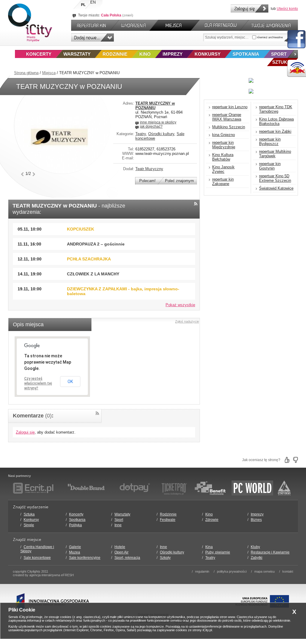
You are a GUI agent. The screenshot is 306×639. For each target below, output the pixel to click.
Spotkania (245, 54)
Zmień (127, 15)
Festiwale (167, 520)
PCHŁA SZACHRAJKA (89, 259)
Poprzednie (22, 174)
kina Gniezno (223, 134)
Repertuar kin (90, 25)
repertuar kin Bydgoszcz (270, 141)
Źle (295, 460)
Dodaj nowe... (92, 37)
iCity (30, 23)
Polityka (75, 525)
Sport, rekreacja (127, 558)
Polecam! (147, 181)
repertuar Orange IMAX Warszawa (226, 116)
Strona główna (26, 73)
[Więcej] (292, 54)
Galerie (75, 547)
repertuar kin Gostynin (270, 165)
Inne (118, 525)
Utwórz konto (287, 9)
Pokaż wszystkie (180, 305)
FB (296, 39)
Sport (279, 54)
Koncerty (38, 54)
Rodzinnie (114, 54)
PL (83, 5)
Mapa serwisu (264, 571)
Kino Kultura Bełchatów (222, 156)
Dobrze (287, 460)
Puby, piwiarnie (217, 552)
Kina (209, 547)
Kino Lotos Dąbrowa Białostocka (276, 121)
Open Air (121, 552)
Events (134, 25)
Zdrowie (211, 520)
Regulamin (202, 571)
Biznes (256, 520)
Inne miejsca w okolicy (158, 122)
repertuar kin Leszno (229, 107)
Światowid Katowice (276, 188)
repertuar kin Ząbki (275, 131)
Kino (145, 54)
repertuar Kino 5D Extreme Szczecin (275, 178)
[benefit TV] (210, 488)
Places (174, 25)
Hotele (119, 547)
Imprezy (173, 54)
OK (70, 381)
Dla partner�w (220, 25)
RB (296, 68)
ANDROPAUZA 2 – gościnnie (96, 244)
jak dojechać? (151, 126)
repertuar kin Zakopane (223, 181)
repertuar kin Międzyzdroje (223, 144)
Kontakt (287, 571)
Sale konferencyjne (84, 558)
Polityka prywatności (232, 571)
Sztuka (29, 514)
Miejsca (49, 73)
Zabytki (256, 558)
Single (29, 525)
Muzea (74, 552)
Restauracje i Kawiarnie (270, 552)
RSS (195, 203)
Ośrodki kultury (161, 134)
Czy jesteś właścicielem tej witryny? (38, 383)
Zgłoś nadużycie (187, 321)
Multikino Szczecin (228, 127)
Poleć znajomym (179, 181)
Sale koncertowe (37, 558)
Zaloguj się (249, 8)
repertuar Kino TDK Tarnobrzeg (275, 109)
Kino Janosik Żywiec (223, 169)
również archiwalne (269, 37)
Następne (34, 174)
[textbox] (227, 37)
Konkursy (208, 54)
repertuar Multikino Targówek (275, 153)
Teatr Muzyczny (149, 169)
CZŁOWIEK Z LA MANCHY (93, 274)
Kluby (255, 547)
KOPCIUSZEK (80, 229)
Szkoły (165, 558)
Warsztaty (77, 54)
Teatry (140, 134)
